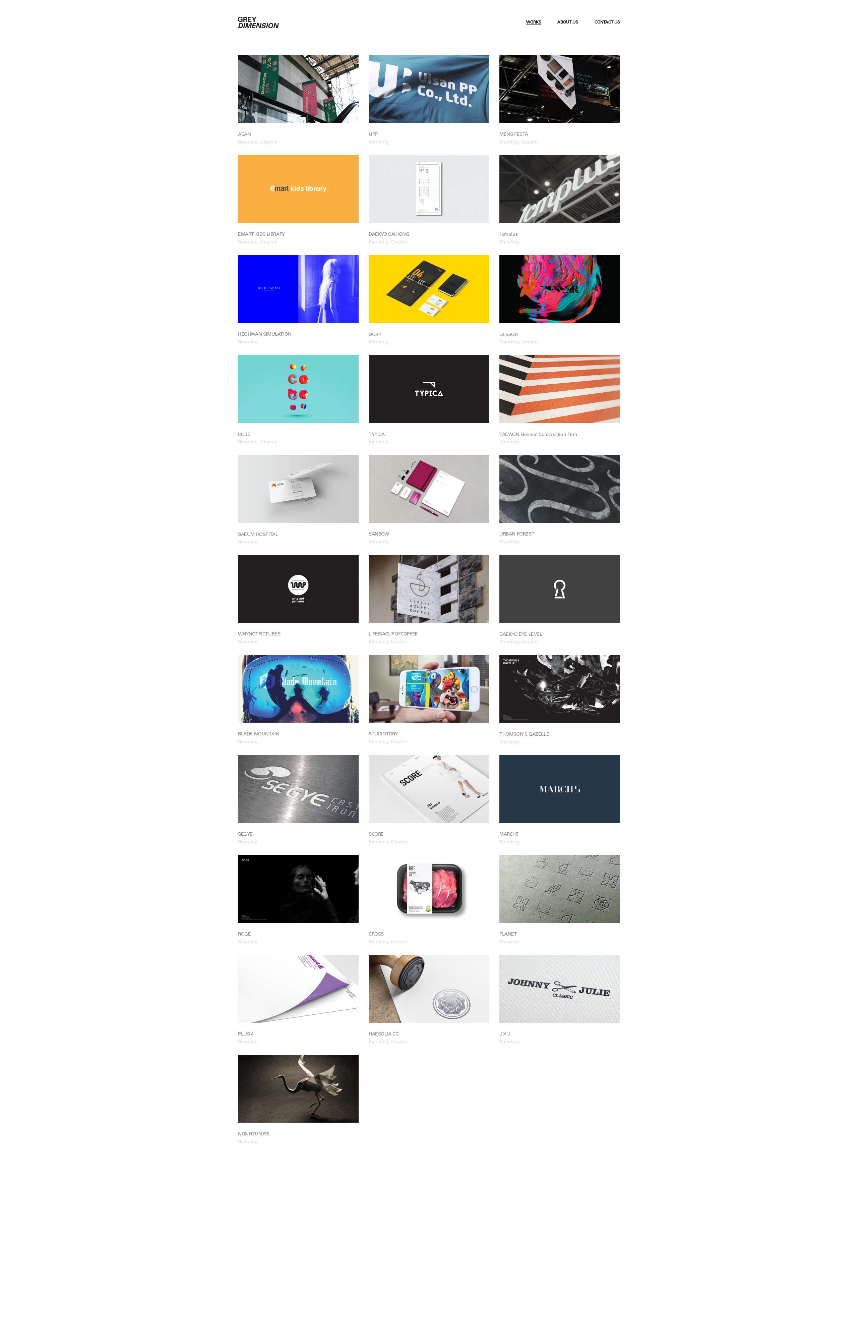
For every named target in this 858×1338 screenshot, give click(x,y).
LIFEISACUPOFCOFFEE (393, 634)
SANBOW (379, 534)
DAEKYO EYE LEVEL (520, 634)
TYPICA (377, 435)
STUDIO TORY (383, 734)
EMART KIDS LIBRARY (261, 234)
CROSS (376, 934)
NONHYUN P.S (253, 1134)
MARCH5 (508, 834)
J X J (504, 1034)
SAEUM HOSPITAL (258, 535)
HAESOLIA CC (384, 1034)
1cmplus (508, 234)
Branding (248, 142)
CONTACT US (607, 22)
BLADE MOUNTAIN (258, 734)
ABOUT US (567, 22)
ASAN (244, 134)
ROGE (244, 934)
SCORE (376, 834)
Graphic (268, 142)
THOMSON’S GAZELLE (524, 734)
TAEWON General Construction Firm (538, 435)
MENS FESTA (513, 134)
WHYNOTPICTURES (259, 634)
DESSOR (508, 335)
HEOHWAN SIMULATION (265, 334)
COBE (244, 435)
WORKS (533, 22)
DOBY (375, 335)
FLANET (508, 934)
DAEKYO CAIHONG (389, 234)
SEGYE (245, 834)
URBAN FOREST (516, 534)
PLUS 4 (246, 1034)
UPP (373, 134)
